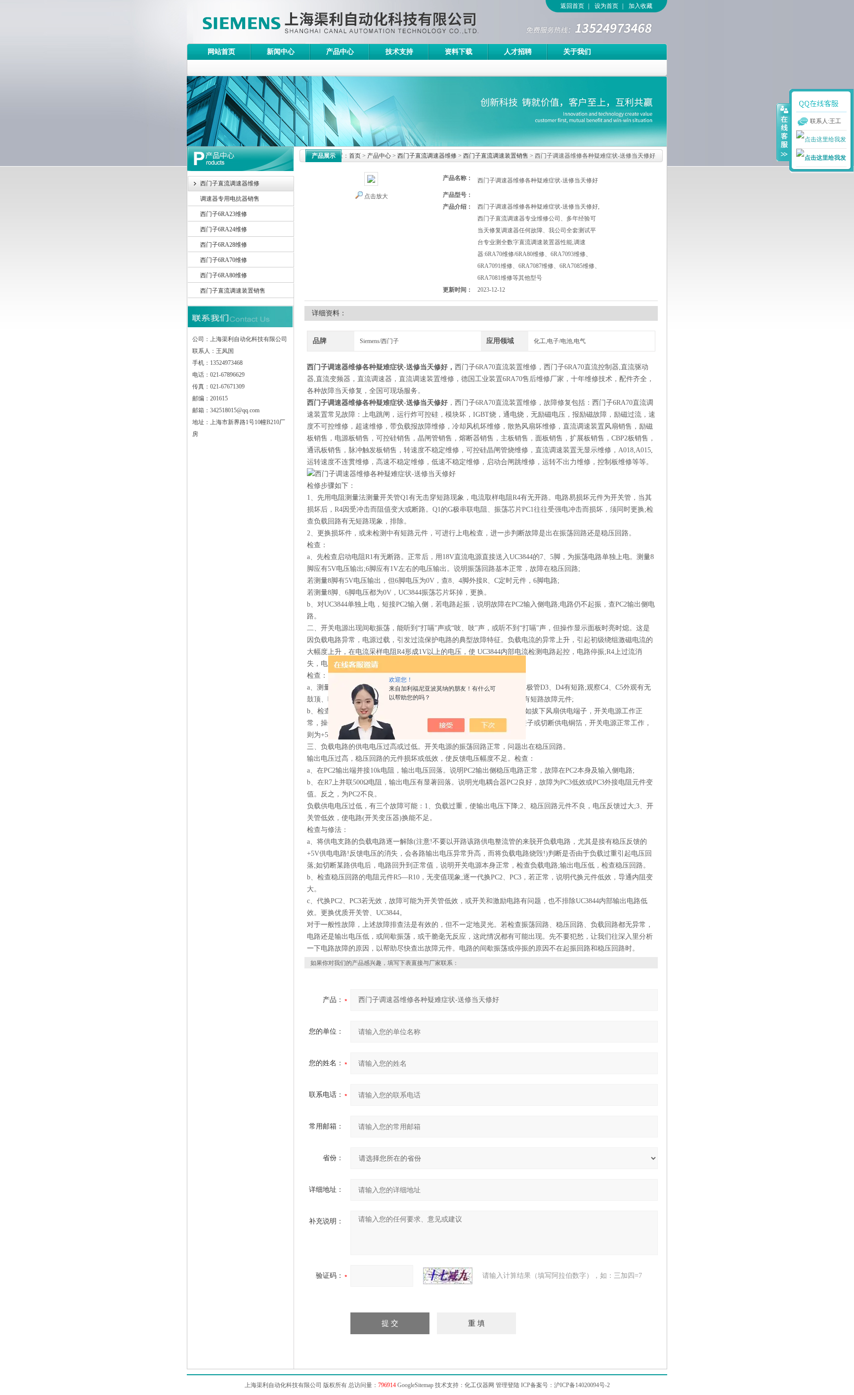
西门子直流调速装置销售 (232, 290)
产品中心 (340, 51)
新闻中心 (281, 51)
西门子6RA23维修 (223, 214)
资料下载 (458, 51)
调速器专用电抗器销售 (229, 198)
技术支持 (399, 51)
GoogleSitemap (415, 1385)
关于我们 (577, 51)
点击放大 (376, 196)
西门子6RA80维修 (223, 275)
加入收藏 (640, 5)
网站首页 (221, 51)
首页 (355, 155)
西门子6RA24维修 (223, 229)
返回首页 (572, 5)
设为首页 (606, 5)
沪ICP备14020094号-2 (582, 1385)
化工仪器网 (479, 1385)
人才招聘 (518, 51)
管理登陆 (507, 1385)
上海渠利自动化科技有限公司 (323, 22)
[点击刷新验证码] (447, 1275)
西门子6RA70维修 (223, 260)
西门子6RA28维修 (223, 244)
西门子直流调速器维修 (229, 183)
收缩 (783, 132)
